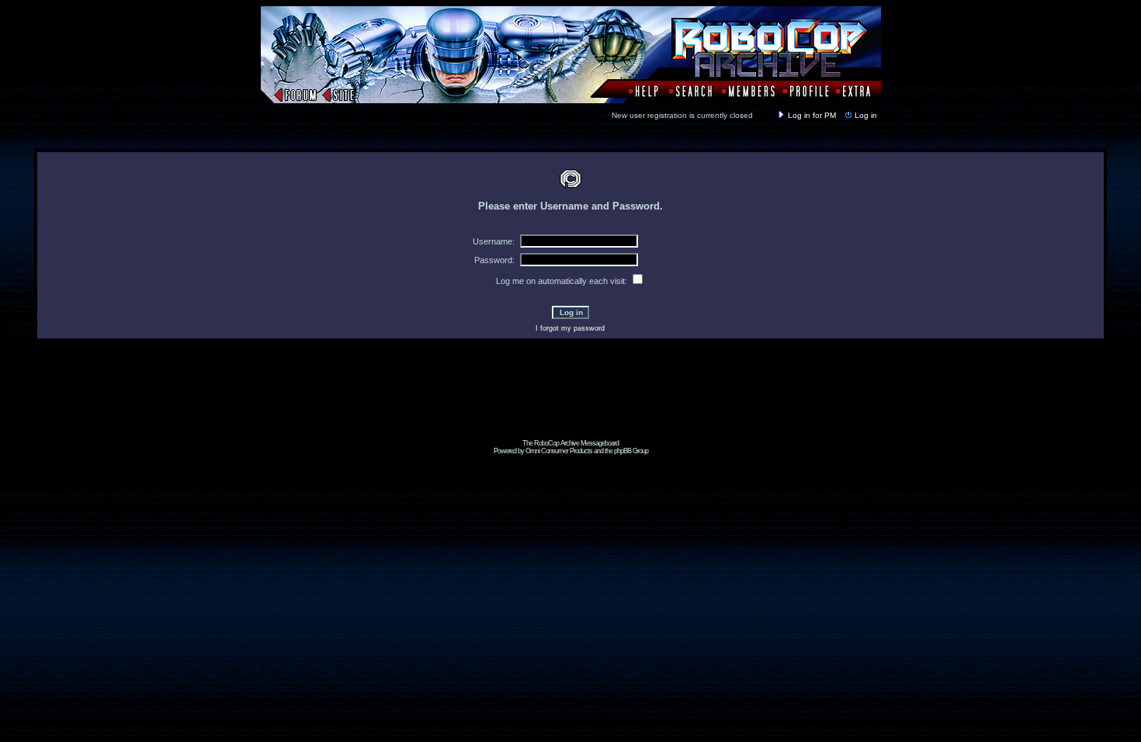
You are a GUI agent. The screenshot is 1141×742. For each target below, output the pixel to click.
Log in (866, 115)
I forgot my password (570, 328)
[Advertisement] (570, 404)
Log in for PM (812, 115)
